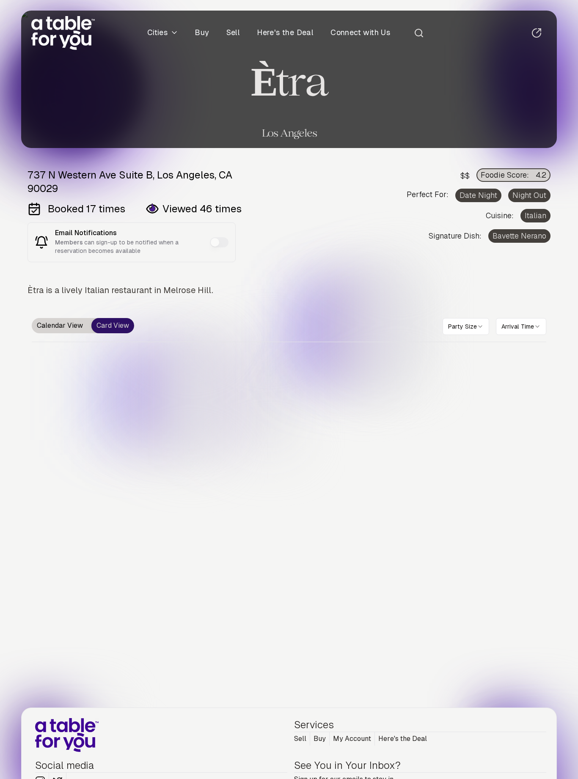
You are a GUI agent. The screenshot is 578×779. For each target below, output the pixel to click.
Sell (233, 33)
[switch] (219, 242)
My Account (352, 739)
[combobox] (466, 326)
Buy (202, 33)
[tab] (60, 325)
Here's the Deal (285, 33)
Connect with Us (360, 33)
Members (69, 242)
